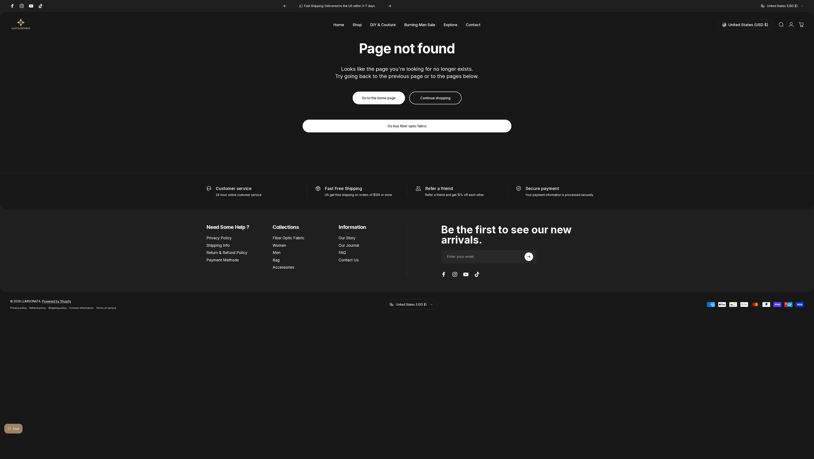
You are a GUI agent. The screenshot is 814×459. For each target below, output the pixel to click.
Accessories (283, 267)
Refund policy (37, 307)
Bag (276, 260)
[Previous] (285, 6)
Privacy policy (18, 307)
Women (279, 245)
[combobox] (782, 6)
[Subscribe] (529, 256)
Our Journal (349, 245)
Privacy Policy (219, 238)
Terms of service (106, 307)
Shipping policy (57, 307)
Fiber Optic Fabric (288, 238)
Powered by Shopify (56, 301)
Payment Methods (222, 260)
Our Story (347, 238)
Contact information (81, 307)
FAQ (342, 252)
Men (276, 252)
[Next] (389, 6)
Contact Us (349, 260)
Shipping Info (218, 245)
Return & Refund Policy (226, 252)
